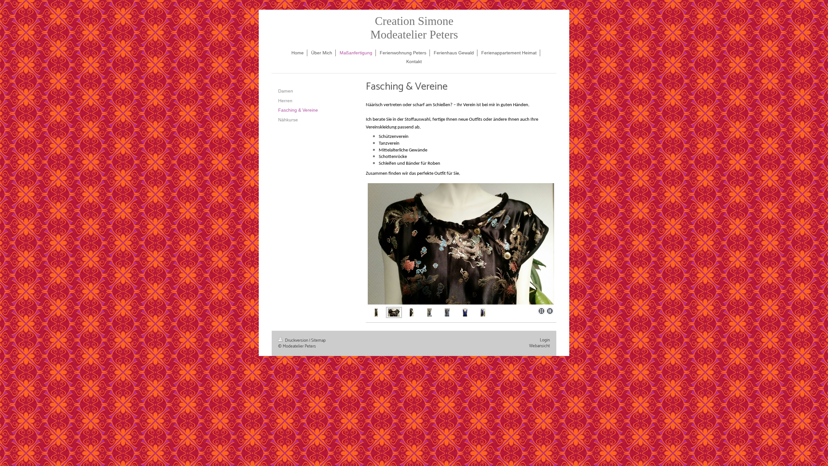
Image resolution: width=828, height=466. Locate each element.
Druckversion (296, 340)
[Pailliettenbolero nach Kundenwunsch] (447, 312)
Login (545, 340)
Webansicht (539, 346)
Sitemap (318, 340)
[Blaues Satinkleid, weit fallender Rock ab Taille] (483, 312)
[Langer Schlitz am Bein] (411, 312)
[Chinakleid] (376, 312)
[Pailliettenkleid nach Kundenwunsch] (429, 312)
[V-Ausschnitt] (465, 312)
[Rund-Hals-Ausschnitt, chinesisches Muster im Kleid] (461, 244)
